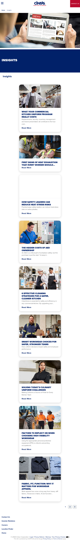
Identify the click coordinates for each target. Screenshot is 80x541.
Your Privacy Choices (59, 537)
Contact (75, 4)
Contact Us (6, 517)
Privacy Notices (39, 537)
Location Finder (7, 529)
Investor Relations (8, 521)
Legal (31, 537)
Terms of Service (58, 539)
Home (3, 10)
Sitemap (48, 537)
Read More (26, 128)
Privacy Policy (47, 539)
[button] (2, 3)
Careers (5, 525)
